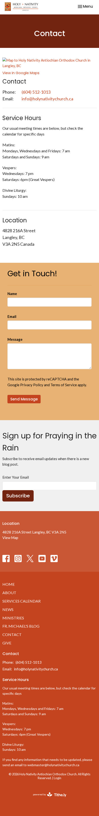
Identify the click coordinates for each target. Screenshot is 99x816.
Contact (12, 634)
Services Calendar (21, 601)
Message (15, 339)
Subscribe (18, 495)
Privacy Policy (31, 385)
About (9, 592)
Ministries (13, 618)
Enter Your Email (15, 477)
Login (57, 778)
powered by (47, 798)
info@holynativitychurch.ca (47, 98)
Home (8, 584)
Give (6, 643)
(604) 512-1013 (36, 92)
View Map (10, 537)
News (7, 609)
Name (12, 293)
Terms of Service (63, 385)
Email (11, 316)
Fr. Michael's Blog (20, 626)
